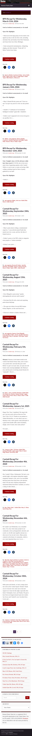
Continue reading (9, 59)
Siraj (10, 509)
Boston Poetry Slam (7, 5)
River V (24, 395)
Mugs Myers (20, 76)
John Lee (18, 200)
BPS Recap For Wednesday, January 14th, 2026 (15, 85)
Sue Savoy (5, 337)
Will (27, 395)
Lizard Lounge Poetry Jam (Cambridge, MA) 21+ (15, 668)
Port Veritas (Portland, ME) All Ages (11, 674)
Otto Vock (17, 565)
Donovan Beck (7, 335)
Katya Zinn (18, 564)
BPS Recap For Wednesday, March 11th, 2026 (15, 20)
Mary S (15, 76)
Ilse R (16, 335)
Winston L (17, 77)
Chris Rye (10, 561)
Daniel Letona (25, 620)
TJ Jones (12, 566)
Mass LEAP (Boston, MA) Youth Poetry (12, 671)
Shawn (7, 452)
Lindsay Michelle (7, 451)
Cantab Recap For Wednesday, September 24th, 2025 (16, 211)
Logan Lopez (9, 76)
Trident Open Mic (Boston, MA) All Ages (13, 684)
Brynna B (14, 265)
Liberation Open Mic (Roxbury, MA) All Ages (14, 664)
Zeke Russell (10, 202)
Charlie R (5, 561)
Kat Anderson (6, 394)
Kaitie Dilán (24, 200)
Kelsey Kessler (22, 266)
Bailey (13, 200)
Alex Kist (7, 560)
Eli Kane (16, 449)
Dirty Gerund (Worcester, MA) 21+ (11, 656)
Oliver (27, 507)
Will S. (15, 268)
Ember (20, 75)
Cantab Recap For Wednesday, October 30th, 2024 (15, 576)
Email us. (11, 732)
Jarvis (24, 75)
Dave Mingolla (20, 333)
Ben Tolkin (7, 507)
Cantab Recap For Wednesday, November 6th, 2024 (15, 518)
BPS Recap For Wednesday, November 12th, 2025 (15, 149)
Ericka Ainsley (16, 562)
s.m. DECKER (23, 565)
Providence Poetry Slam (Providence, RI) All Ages (15, 677)
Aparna (7, 75)
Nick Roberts (10, 77)
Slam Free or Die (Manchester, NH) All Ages (13, 681)
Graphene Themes (13, 734)
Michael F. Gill (17, 336)
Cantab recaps (11, 23)
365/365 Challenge (7, 653)
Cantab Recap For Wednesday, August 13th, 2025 (14, 277)
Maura (19, 395)
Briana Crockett (18, 560)
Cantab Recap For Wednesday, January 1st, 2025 (16, 404)
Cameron (7, 449)
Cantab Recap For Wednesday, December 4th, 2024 (15, 461)
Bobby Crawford (13, 75)
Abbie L (7, 138)
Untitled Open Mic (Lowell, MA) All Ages (13, 687)
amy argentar (12, 138)
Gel (11, 621)
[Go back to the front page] (16, 1)
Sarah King (5, 509)
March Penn (9, 395)
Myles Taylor (18, 141)
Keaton (8, 141)
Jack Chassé (6, 564)
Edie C (13, 335)
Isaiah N (26, 562)
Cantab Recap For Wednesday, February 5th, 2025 (14, 346)
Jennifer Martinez (13, 140)
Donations (25, 718)
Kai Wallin (21, 140)
